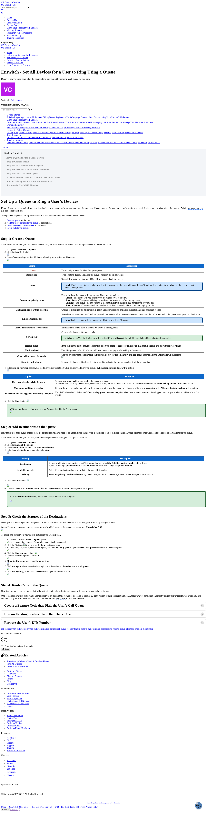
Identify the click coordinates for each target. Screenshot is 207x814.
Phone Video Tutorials (39, 142)
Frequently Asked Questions (19, 33)
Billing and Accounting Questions (96, 132)
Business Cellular (14, 725)
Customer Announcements (18, 122)
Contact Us (12, 20)
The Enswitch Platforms (17, 57)
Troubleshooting (14, 35)
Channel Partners (14, 676)
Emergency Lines (14, 720)
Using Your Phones (109, 117)
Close (4, 810)
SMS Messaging (94, 122)
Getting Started (13, 25)
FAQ (9, 740)
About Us (11, 738)
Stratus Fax (12, 718)
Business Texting (14, 723)
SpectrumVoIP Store (16, 750)
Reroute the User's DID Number (22, 185)
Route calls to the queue (17, 228)
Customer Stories (14, 671)
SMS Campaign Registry (69, 132)
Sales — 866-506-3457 (34, 807)
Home (9, 17)
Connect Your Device (90, 117)
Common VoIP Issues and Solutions (23, 137)
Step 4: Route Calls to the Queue (22, 173)
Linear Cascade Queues (17, 666)
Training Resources (15, 38)
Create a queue (13, 220)
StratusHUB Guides (128, 142)
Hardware (11, 673)
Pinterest (10, 775)
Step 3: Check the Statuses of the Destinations (28, 169)
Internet (10, 706)
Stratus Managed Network (18, 701)
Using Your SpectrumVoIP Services (22, 28)
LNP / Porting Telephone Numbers (127, 132)
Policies (10, 117)
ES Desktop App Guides (149, 142)
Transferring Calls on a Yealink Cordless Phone (28, 661)
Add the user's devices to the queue (22, 223)
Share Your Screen (75, 137)
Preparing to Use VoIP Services (28, 117)
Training (10, 748)
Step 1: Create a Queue (18, 161)
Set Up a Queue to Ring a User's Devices (25, 158)
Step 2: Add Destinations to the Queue (25, 165)
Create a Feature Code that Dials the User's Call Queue (33, 177)
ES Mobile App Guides (108, 142)
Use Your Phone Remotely (38, 127)
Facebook (11, 760)
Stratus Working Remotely (62, 127)
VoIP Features (13, 696)
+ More (4, 147)
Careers (10, 743)
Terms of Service (77, 807)
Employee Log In (14, 23)
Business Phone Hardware (18, 728)
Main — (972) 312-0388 (12, 807)
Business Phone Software (18, 693)
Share (6, 649)
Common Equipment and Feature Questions (38, 132)
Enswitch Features (15, 62)
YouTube (11, 769)
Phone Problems (59, 137)
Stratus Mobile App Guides (85, 142)
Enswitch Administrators (18, 60)
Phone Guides (55, 142)
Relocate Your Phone (16, 127)
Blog (9, 681)
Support (10, 745)
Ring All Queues (14, 664)
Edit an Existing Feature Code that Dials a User (30, 181)
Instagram (11, 772)
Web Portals (123, 117)
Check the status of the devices (20, 225)
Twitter (10, 763)
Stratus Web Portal (15, 715)
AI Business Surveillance (18, 703)
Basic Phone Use (38, 122)
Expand (14, 809)
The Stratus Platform (56, 122)
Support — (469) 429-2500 (57, 807)
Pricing (10, 679)
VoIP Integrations (14, 698)
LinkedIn (11, 766)
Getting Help (12, 132)
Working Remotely (15, 30)
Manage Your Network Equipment (138, 122)
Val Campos (16, 100)
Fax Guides (67, 142)
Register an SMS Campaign (68, 117)
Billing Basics (49, 117)
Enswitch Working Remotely (87, 127)
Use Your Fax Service (112, 122)
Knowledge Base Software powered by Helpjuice (103, 803)
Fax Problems (45, 137)
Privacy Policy (91, 807)
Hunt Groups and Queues (18, 65)
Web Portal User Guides (17, 142)
